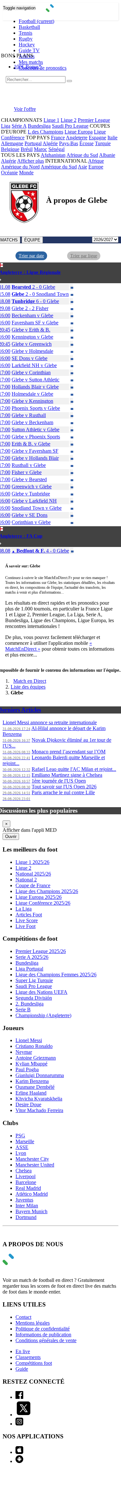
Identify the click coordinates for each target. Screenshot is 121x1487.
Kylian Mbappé (31, 1063)
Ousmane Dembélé (35, 1087)
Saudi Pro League (70, 126)
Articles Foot (28, 914)
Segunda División (33, 998)
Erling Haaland (30, 1093)
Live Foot (25, 926)
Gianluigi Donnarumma (39, 1075)
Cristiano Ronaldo (34, 1046)
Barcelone (25, 1182)
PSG (20, 1135)
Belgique (10, 149)
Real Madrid (28, 1188)
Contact (23, 1317)
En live (22, 1351)
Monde (26, 172)
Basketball (29, 27)
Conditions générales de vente (45, 1340)
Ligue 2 (68, 120)
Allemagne (12, 143)
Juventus (24, 1199)
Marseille (24, 1141)
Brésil (27, 149)
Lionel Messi (28, 1040)
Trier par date (31, 255)
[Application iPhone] (19, 1452)
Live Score (26, 920)
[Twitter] (23, 1414)
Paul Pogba (27, 1069)
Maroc (40, 149)
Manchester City (32, 1159)
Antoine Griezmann (35, 1058)
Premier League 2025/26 (40, 951)
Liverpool (25, 1176)
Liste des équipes (28, 687)
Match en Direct (29, 681)
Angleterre (76, 137)
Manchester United (34, 1165)
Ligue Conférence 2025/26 (42, 903)
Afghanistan (53, 155)
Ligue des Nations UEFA (41, 992)
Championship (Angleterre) (43, 1015)
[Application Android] (19, 1461)
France (58, 137)
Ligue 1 (51, 120)
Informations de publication (43, 1334)
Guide (21, 1369)
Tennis (25, 33)
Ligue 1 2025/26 (32, 862)
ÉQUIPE (32, 240)
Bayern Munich (31, 1211)
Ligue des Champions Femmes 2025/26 (55, 974)
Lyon (20, 1153)
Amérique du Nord (20, 166)
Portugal (33, 143)
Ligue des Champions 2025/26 (46, 891)
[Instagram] (19, 1423)
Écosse (86, 143)
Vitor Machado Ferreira (39, 1110)
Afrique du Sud (82, 155)
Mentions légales (32, 1323)
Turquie (103, 143)
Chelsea (23, 1170)
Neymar (23, 1052)
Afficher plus (30, 161)
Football (36, 21)
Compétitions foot (33, 1363)
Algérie (50, 143)
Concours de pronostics (42, 68)
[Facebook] (19, 1397)
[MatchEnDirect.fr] (60, 10)
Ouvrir (10, 836)
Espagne (97, 137)
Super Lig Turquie (34, 980)
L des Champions (45, 131)
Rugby (26, 38)
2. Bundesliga (29, 1003)
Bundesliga (39, 126)
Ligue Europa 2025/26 (38, 897)
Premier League (94, 120)
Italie (112, 137)
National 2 (26, 879)
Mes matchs (31, 62)
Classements (28, 1357)
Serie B (23, 1009)
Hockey (27, 44)
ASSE (21, 1147)
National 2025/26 (33, 874)
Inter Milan (26, 1205)
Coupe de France (32, 885)
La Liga (23, 909)
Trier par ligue (83, 255)
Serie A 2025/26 (31, 957)
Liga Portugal (29, 968)
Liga (5, 126)
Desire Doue (28, 1104)
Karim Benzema (32, 1081)
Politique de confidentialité (42, 1328)
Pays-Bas (68, 143)
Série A (19, 126)
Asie (82, 166)
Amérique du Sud (59, 166)
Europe (95, 166)
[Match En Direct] (24, 1263)
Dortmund (25, 1217)
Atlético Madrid (31, 1194)
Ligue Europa (79, 131)
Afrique (96, 161)
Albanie (107, 155)
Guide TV (29, 50)
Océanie (9, 172)
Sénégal (56, 149)
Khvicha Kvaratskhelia (38, 1098)
